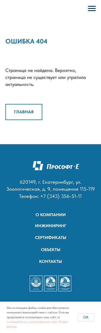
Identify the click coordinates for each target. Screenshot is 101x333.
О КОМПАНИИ (51, 214)
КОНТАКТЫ (50, 261)
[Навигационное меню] (92, 8)
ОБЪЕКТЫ (50, 249)
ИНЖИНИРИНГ (50, 225)
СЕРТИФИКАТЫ (50, 237)
